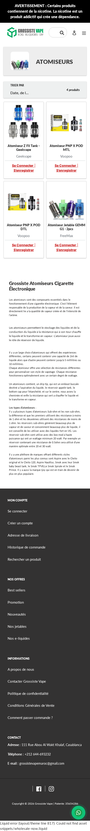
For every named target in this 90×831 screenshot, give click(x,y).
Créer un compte (20, 523)
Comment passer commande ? (30, 717)
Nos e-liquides (19, 638)
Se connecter (22, 165)
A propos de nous (21, 669)
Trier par (17, 85)
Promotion (16, 602)
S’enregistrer (24, 170)
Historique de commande (26, 547)
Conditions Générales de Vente (31, 705)
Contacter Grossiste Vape (27, 681)
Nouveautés (17, 614)
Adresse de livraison (23, 535)
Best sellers (16, 590)
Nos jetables (17, 626)
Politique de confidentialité (28, 693)
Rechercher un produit (24, 559)
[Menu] (84, 32)
